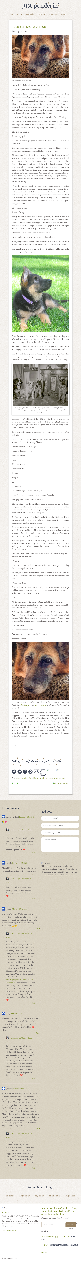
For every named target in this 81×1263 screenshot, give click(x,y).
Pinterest (57, 1253)
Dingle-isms (42, 14)
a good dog (43, 778)
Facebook (51, 1253)
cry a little (39, 1195)
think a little (54, 1195)
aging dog (51, 778)
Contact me (53, 14)
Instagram (68, 1253)
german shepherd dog (24, 778)
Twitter (63, 1253)
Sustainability (30, 14)
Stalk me (19, 14)
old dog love (60, 778)
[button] (40, 56)
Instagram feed (40, 705)
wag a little (70, 1195)
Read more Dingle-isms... (10, 1230)
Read (11, 14)
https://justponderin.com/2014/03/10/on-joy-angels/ (23, 981)
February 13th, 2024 (21, 1089)
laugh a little (24, 1195)
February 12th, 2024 (27, 817)
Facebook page (25, 705)
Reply (38, 825)
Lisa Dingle (15, 830)
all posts (10, 1195)
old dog (35, 778)
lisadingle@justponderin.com (64, 1244)
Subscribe (70, 1225)
